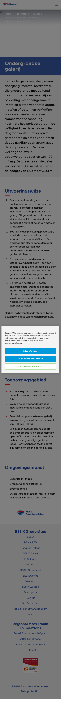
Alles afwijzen (30, 351)
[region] (30, 349)
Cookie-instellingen (30, 366)
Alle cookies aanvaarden (30, 359)
